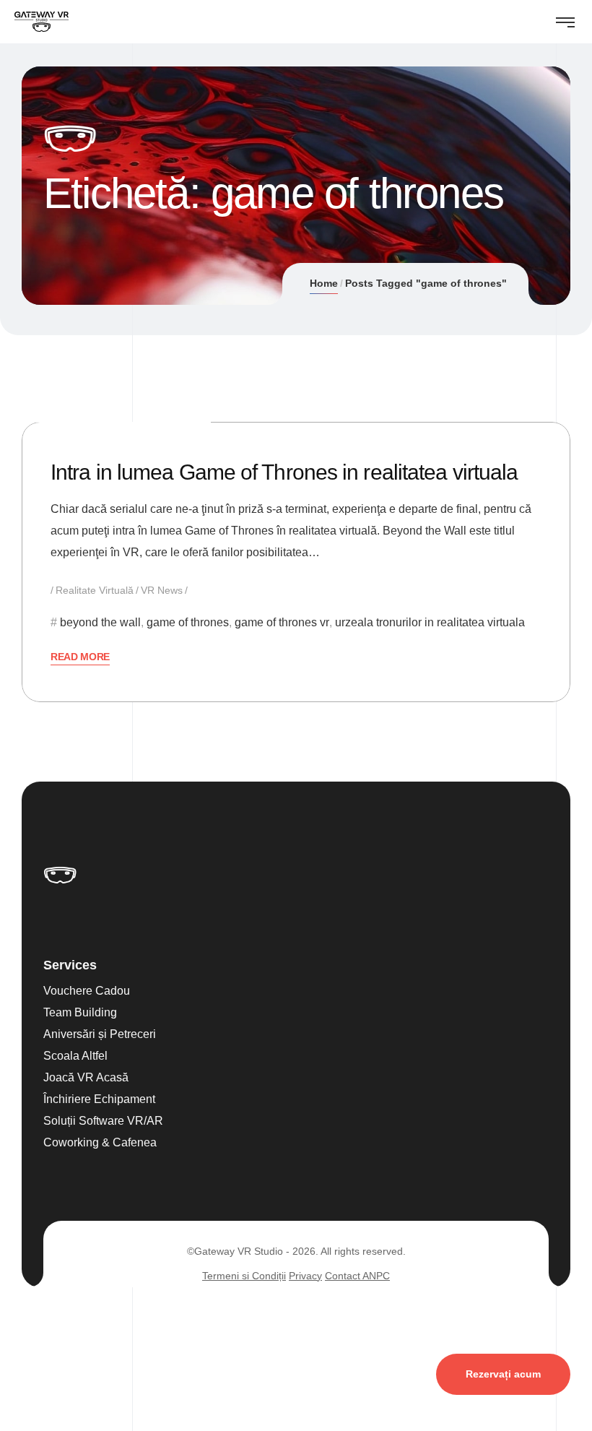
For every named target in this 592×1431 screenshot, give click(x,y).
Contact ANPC (357, 1275)
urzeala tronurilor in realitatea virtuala (430, 622)
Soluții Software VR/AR (103, 1121)
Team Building (80, 1012)
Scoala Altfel (75, 1056)
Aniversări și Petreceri (99, 1034)
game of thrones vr (282, 622)
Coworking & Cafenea (100, 1142)
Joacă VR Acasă (86, 1077)
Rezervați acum (503, 1374)
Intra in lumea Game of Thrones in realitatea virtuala (284, 472)
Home (324, 283)
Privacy (305, 1275)
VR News (162, 590)
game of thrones (188, 622)
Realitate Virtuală (95, 590)
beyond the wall (100, 622)
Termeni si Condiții (244, 1275)
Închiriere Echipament (99, 1099)
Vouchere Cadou (86, 991)
